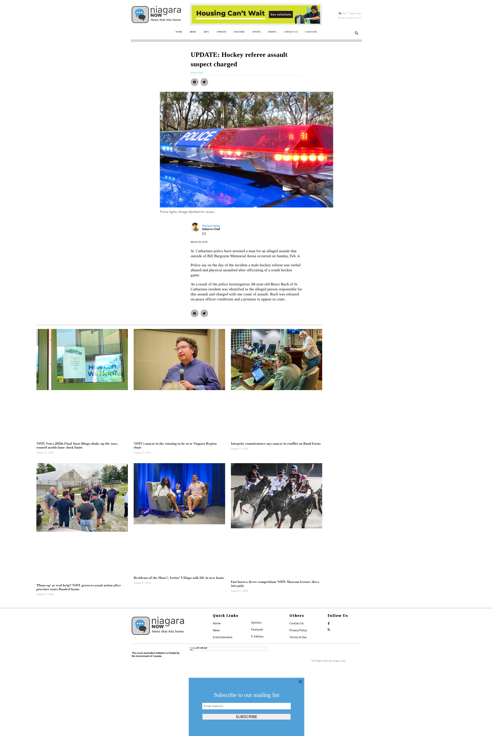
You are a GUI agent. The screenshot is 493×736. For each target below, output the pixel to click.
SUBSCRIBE (246, 716)
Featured (257, 629)
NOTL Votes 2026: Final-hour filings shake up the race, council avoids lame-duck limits (77, 445)
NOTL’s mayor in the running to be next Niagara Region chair (175, 445)
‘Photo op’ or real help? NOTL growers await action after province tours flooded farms (78, 587)
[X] (329, 630)
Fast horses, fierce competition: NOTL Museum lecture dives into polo (275, 583)
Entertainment (222, 637)
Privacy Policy (298, 630)
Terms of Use (298, 637)
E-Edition (257, 636)
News (216, 630)
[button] (356, 33)
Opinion (256, 622)
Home (217, 623)
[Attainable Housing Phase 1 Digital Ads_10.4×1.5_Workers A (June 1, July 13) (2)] (255, 14)
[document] (246, 707)
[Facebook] (329, 623)
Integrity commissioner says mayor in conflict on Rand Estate (276, 443)
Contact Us (296, 623)
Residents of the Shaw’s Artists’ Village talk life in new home (179, 577)
